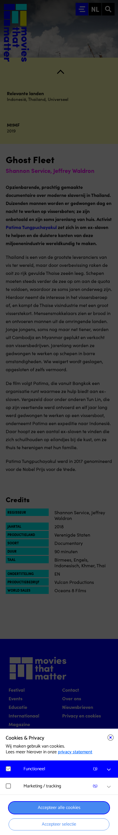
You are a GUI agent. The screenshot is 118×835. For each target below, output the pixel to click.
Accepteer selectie (59, 824)
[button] (61, 769)
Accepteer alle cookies (59, 807)
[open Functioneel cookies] (109, 769)
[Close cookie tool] (110, 737)
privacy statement (75, 752)
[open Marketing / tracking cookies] (109, 787)
